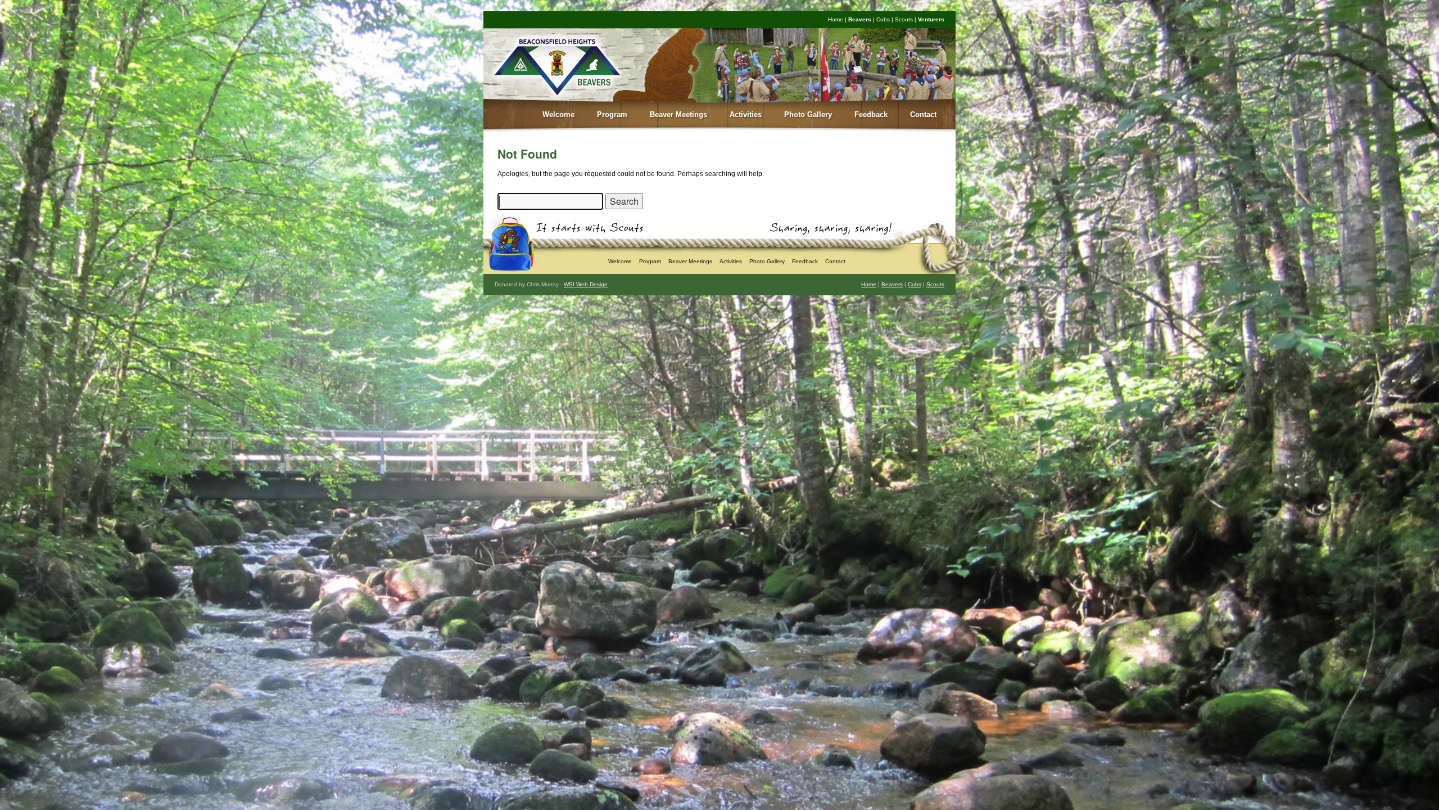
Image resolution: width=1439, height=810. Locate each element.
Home (835, 19)
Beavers (859, 19)
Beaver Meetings (678, 114)
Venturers (931, 19)
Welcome (558, 114)
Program (612, 114)
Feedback (871, 114)
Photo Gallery (808, 114)
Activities (746, 114)
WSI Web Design (586, 284)
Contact (923, 114)
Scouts (904, 19)
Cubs (883, 19)
